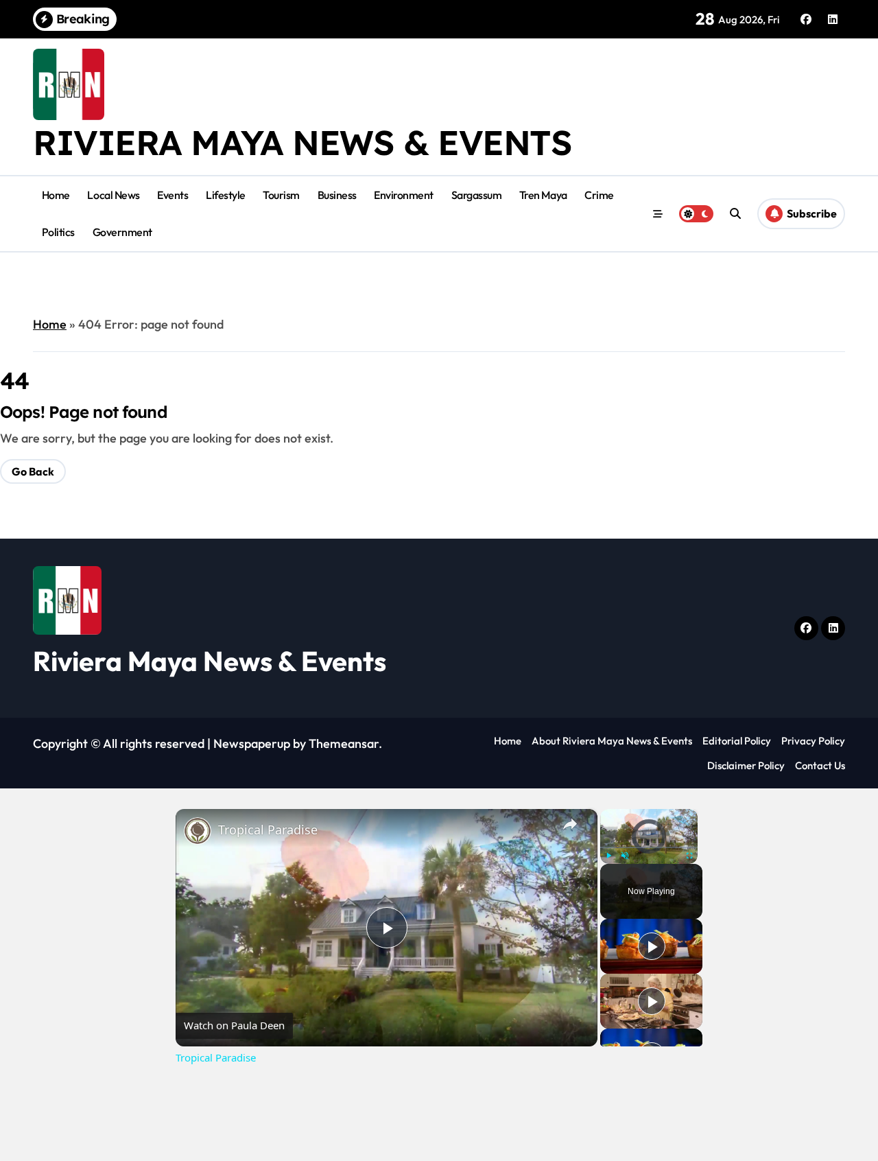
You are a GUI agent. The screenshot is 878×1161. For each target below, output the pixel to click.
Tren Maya (543, 195)
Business (337, 195)
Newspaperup (251, 743)
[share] (570, 823)
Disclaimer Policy (746, 765)
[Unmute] (625, 855)
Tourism (281, 195)
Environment (404, 195)
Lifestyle (226, 195)
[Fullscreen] (689, 855)
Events (172, 195)
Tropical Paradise (268, 829)
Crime (599, 195)
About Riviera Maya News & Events (612, 740)
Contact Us (820, 765)
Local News (113, 195)
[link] (197, 831)
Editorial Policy (736, 740)
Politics (58, 232)
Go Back (33, 471)
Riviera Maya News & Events (302, 142)
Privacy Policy (813, 740)
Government (122, 232)
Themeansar (344, 743)
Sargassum (476, 195)
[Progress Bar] (649, 846)
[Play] (608, 855)
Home (56, 195)
